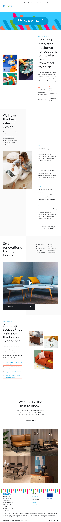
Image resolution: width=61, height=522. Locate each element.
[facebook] (51, 520)
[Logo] (8, 5)
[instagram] (49, 520)
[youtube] (57, 520)
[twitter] (54, 520)
